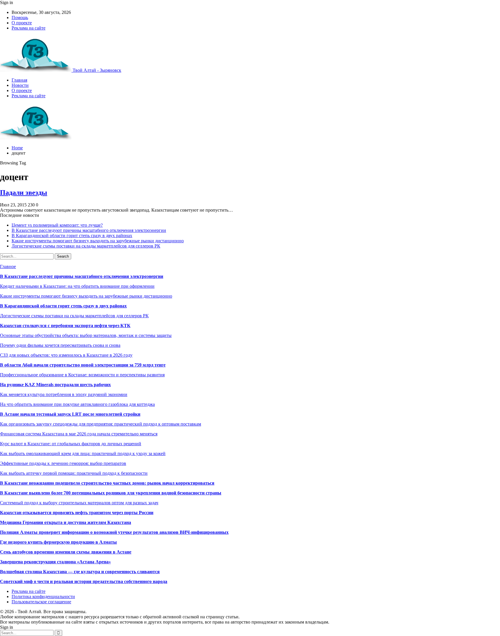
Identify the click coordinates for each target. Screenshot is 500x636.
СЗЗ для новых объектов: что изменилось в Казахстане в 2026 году (66, 355)
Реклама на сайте (28, 27)
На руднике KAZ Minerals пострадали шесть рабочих (55, 384)
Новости (20, 85)
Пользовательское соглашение (41, 601)
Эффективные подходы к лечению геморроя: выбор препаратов (63, 463)
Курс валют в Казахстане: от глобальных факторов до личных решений (70, 443)
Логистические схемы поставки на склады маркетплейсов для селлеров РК (86, 245)
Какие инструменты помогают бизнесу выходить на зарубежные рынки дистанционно (98, 240)
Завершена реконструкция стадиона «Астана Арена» (55, 561)
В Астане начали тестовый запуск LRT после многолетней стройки (70, 414)
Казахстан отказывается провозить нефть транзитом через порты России (76, 512)
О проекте (22, 22)
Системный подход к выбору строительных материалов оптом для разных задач (79, 502)
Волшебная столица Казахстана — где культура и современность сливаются (80, 571)
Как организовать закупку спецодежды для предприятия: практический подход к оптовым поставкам (100, 423)
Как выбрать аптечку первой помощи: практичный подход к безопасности (74, 473)
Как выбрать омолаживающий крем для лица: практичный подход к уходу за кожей (83, 453)
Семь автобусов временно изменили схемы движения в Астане (65, 551)
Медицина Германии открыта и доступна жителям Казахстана (65, 522)
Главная (19, 80)
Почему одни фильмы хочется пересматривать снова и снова (60, 345)
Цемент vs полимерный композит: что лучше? (57, 225)
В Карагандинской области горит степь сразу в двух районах (72, 235)
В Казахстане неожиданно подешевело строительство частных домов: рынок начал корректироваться (107, 483)
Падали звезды (23, 192)
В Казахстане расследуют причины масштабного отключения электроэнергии (89, 230)
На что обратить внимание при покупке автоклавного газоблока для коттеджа (77, 404)
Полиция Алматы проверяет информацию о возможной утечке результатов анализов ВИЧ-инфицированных (114, 532)
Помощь (20, 17)
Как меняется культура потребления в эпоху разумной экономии (63, 394)
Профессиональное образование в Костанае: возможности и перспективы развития (82, 374)
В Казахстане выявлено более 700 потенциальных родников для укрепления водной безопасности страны (110, 492)
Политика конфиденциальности (43, 596)
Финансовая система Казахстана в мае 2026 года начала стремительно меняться (78, 433)
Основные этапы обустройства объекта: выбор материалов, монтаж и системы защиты (86, 335)
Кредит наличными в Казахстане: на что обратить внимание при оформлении (77, 286)
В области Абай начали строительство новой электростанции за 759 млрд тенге (83, 364)
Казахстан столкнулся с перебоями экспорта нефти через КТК (65, 325)
